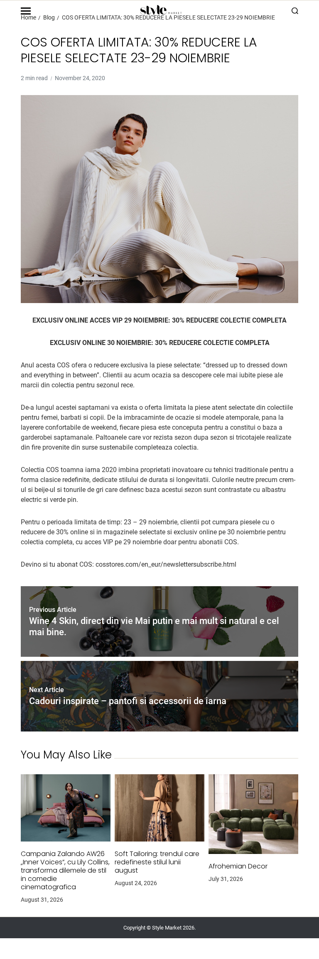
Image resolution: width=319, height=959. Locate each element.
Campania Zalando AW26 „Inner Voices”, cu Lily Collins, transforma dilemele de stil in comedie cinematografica (65, 870)
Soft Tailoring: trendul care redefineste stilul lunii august (157, 862)
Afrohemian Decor (238, 866)
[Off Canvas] (26, 11)
